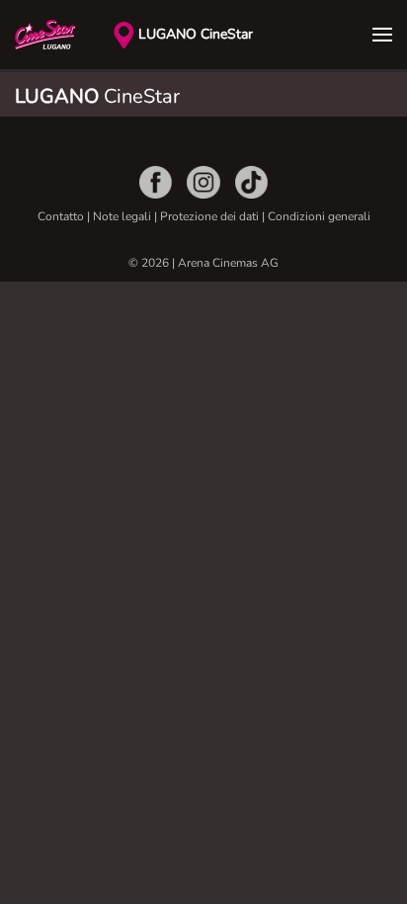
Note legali (122, 216)
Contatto (61, 216)
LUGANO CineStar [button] (195, 34)
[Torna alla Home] (64, 34)
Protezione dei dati (211, 216)
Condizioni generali (319, 216)
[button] (382, 34)
